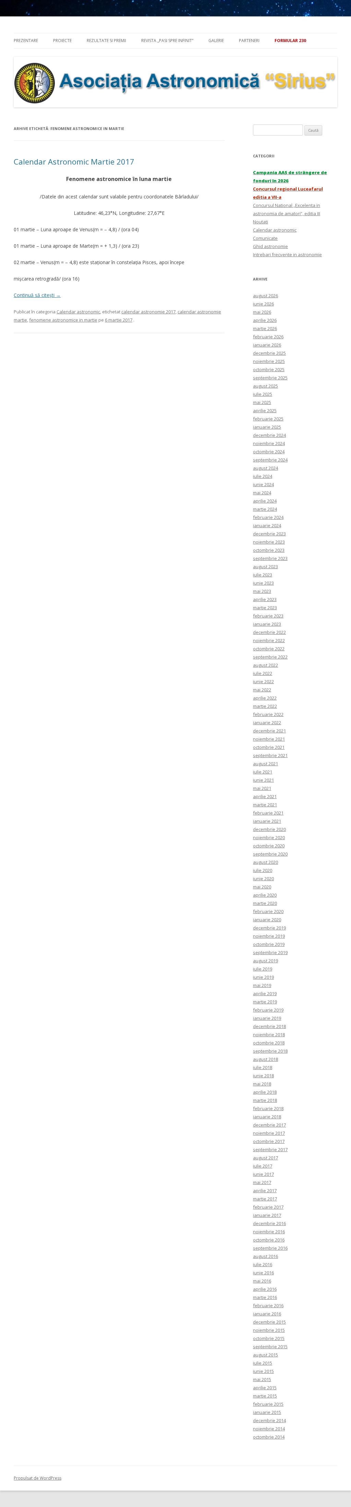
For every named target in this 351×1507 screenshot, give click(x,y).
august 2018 (265, 1059)
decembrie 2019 (269, 928)
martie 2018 (265, 1100)
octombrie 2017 (269, 1141)
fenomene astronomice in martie (63, 320)
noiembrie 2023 (269, 542)
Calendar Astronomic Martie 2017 (74, 161)
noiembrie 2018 (269, 1034)
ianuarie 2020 (267, 920)
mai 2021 (262, 788)
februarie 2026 (268, 337)
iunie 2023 (263, 583)
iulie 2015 (262, 1363)
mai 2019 (262, 985)
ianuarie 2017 (267, 1215)
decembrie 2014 (269, 1420)
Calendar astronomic (78, 312)
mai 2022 (262, 690)
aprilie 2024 (265, 501)
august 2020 (265, 862)
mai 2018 (262, 1084)
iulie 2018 (262, 1067)
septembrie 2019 (270, 952)
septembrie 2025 (270, 378)
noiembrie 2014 (269, 1429)
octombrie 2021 (269, 747)
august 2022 (265, 665)
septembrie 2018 (270, 1051)
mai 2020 (262, 887)
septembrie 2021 (270, 755)
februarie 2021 (268, 813)
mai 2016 (262, 1281)
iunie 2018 (263, 1076)
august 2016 (265, 1256)
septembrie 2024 (270, 460)
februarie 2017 (268, 1207)
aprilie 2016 (265, 1289)
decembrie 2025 (269, 353)
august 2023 (265, 566)
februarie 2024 (268, 517)
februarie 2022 (268, 714)
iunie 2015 (263, 1371)
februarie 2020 (268, 911)
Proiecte (62, 40)
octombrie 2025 (269, 369)
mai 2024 (262, 493)
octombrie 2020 (269, 846)
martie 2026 (265, 328)
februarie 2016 (268, 1305)
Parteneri (249, 40)
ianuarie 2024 (267, 525)
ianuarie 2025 (267, 427)
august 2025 (265, 386)
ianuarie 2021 (267, 821)
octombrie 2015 (269, 1338)
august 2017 (265, 1158)
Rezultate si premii (106, 40)
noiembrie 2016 (269, 1232)
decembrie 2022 (269, 632)
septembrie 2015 (270, 1346)
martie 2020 (265, 903)
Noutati (260, 222)
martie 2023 (265, 608)
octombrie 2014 (269, 1437)
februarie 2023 (268, 616)
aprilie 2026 (265, 320)
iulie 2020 (262, 870)
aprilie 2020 (265, 895)
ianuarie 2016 (267, 1314)
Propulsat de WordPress (37, 1478)
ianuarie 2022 (267, 722)
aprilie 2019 (265, 993)
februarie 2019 (268, 1010)
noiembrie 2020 (269, 837)
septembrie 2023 (270, 558)
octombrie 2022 (269, 649)
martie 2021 (265, 805)
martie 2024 (265, 509)
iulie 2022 (262, 673)
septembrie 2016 (270, 1248)
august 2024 (265, 468)
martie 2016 (265, 1297)
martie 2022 (265, 706)
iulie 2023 (262, 575)
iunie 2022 (263, 681)
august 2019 (265, 961)
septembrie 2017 (270, 1149)
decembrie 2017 (269, 1125)
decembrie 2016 (269, 1223)
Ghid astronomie (270, 246)
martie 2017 (265, 1199)
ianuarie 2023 (267, 624)
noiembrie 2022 (269, 640)
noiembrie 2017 (269, 1133)
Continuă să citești (37, 295)
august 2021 (265, 764)
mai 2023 (262, 591)
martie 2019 (265, 1002)
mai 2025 (262, 402)
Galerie (216, 40)
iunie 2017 (263, 1174)
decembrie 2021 (269, 731)
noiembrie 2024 (269, 443)
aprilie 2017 (265, 1190)
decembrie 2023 (269, 534)
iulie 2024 (262, 476)
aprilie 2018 (265, 1092)
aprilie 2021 (265, 796)
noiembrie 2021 (269, 739)
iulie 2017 (262, 1166)
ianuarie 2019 (267, 1018)
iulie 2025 (262, 394)
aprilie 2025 (265, 410)
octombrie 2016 (269, 1240)
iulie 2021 (262, 772)
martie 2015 (265, 1396)
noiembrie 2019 (269, 936)
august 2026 (265, 296)
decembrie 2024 (269, 435)
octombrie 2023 (269, 550)
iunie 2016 (263, 1273)
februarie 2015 (268, 1404)
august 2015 (265, 1355)
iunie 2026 (263, 304)
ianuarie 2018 (267, 1117)
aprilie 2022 (265, 698)
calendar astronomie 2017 (148, 312)
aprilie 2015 (265, 1388)
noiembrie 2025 (269, 361)
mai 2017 (262, 1182)
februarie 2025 (268, 419)
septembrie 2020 (270, 854)
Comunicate (265, 238)
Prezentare (26, 40)
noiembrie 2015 (269, 1330)
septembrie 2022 (270, 657)
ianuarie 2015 (267, 1412)
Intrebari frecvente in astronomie (287, 254)
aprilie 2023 (265, 599)
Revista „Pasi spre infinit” (167, 40)
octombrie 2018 (269, 1043)
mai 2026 (262, 312)
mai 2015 (262, 1379)
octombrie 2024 (269, 452)
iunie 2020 (263, 878)
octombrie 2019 (269, 944)
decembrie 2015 (269, 1322)
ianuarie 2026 (267, 345)
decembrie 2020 (269, 829)
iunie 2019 (263, 977)
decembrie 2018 (269, 1026)
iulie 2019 (262, 969)
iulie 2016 (262, 1264)
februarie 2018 (268, 1108)
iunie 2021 (263, 780)
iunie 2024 (263, 484)
